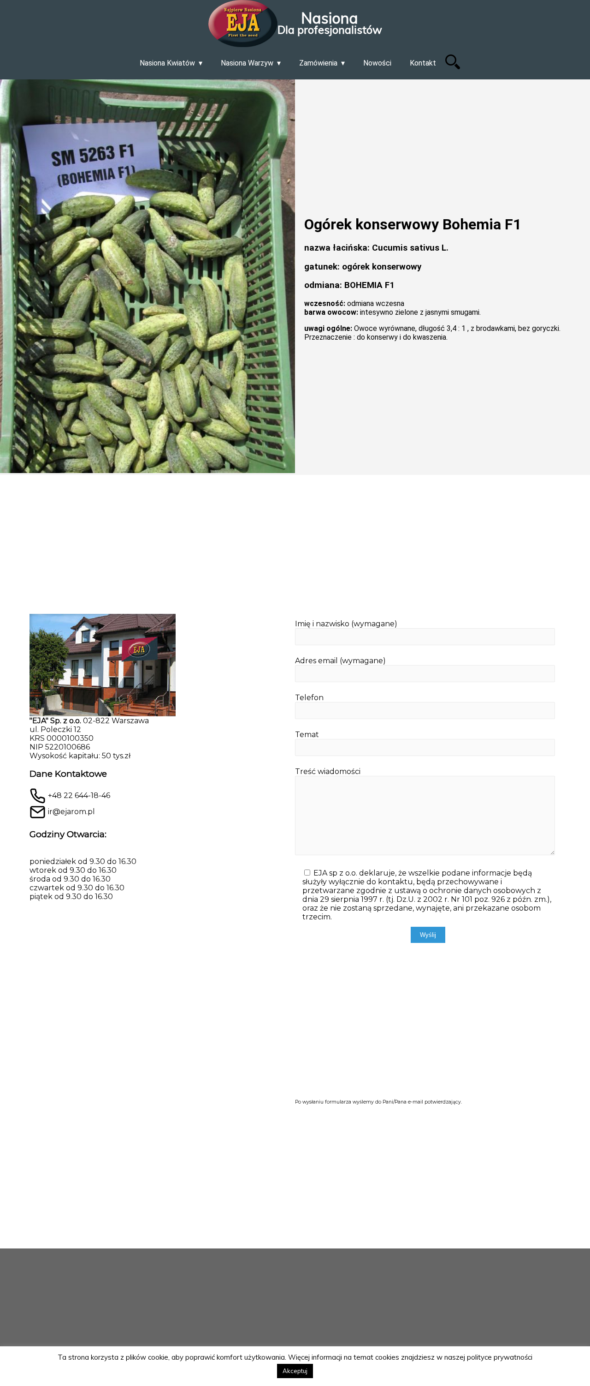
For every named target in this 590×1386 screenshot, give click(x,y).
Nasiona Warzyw (247, 63)
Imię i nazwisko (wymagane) (346, 623)
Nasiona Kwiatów (167, 63)
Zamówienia (318, 63)
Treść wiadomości (327, 771)
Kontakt (423, 63)
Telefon (309, 697)
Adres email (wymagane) (340, 660)
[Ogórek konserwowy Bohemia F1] (147, 277)
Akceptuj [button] (295, 1370)
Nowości (377, 63)
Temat (307, 734)
